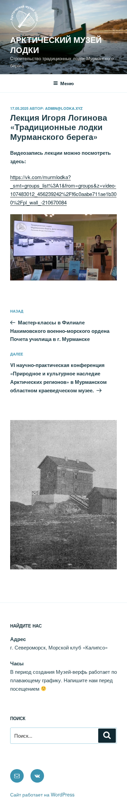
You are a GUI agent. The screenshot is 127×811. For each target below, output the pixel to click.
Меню (67, 83)
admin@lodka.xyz (64, 108)
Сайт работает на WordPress (42, 794)
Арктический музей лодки (56, 44)
